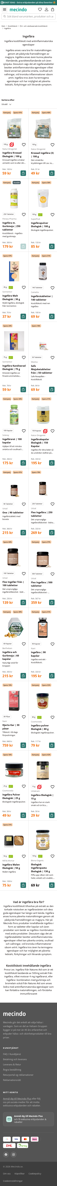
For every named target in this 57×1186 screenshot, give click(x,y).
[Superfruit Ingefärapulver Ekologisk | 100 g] (43, 198)
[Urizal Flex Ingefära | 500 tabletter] (43, 558)
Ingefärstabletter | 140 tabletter (42, 298)
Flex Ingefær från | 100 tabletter (13, 583)
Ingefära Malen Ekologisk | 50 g (11, 866)
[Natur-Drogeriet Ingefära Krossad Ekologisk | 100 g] (14, 128)
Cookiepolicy (35, 1173)
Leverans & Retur (12, 1064)
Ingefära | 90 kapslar (38, 654)
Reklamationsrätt (12, 1080)
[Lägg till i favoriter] (24, 144)
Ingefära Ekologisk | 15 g (42, 796)
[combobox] (28, 16)
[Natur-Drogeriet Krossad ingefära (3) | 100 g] (43, 128)
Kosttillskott (12, 26)
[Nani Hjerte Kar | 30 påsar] (14, 700)
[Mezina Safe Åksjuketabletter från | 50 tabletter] (43, 341)
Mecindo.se (17, 1166)
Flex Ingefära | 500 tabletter (41, 584)
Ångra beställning (12, 1069)
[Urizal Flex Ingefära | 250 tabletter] (43, 488)
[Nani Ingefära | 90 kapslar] (43, 628)
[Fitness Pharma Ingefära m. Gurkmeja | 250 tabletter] (14, 198)
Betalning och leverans (15, 1059)
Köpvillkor (20, 1173)
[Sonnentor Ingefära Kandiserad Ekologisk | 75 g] (14, 341)
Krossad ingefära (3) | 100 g (42, 154)
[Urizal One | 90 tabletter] (14, 488)
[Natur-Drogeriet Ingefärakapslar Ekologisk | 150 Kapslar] (43, 415)
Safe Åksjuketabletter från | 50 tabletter (41, 369)
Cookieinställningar (13, 1181)
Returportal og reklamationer (18, 1074)
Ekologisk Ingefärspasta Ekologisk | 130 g (40, 868)
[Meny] (5, 9)
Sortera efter (8, 100)
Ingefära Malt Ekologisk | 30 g (11, 297)
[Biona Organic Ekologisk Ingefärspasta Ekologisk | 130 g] (43, 840)
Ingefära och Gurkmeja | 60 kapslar (10, 655)
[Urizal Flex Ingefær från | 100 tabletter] (14, 557)
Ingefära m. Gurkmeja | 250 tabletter (11, 226)
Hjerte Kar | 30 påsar (10, 726)
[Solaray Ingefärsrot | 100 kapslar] (14, 415)
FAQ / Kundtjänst (12, 1054)
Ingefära (7, 28)
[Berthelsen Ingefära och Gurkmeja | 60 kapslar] (14, 628)
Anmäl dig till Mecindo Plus (17, 1098)
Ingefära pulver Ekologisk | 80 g (40, 727)
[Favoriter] (40, 9)
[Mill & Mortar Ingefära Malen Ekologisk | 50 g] (14, 840)
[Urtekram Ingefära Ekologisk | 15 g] (43, 770)
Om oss (7, 1173)
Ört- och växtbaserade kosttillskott (33, 26)
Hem (3, 26)
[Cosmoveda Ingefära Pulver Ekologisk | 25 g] (14, 770)
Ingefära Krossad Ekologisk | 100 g (12, 154)
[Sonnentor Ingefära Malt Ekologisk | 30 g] (14, 271)
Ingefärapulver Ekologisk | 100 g (40, 224)
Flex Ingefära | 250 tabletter (41, 514)
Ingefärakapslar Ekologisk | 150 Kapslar (40, 443)
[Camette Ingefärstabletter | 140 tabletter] (43, 272)
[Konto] (46, 9)
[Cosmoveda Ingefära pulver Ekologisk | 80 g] (43, 701)
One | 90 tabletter (13, 512)
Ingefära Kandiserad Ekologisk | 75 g (14, 367)
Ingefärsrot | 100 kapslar (12, 441)
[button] (52, 9)
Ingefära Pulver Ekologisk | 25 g (11, 796)
